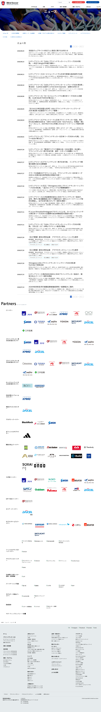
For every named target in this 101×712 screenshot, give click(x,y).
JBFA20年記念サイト (31, 674)
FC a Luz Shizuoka (79, 687)
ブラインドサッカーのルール (9, 642)
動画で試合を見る (6, 643)
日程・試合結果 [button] (63, 6)
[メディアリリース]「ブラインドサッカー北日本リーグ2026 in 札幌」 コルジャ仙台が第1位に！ (56, 137)
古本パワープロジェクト (56, 649)
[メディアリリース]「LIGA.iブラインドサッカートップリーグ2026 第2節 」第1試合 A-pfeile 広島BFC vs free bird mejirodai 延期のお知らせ (56, 85)
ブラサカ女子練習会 (7, 664)
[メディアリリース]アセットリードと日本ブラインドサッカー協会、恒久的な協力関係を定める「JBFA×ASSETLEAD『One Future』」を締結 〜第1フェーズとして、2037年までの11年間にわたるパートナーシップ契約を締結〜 (56, 122)
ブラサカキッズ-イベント (36, 244)
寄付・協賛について (56, 642)
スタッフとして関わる (56, 652)
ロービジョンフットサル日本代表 (10, 655)
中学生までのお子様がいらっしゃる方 (35, 687)
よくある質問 (55, 673)
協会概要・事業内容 (31, 640)
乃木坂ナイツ (78, 647)
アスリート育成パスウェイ (32, 642)
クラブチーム (79, 635)
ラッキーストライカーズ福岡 (81, 677)
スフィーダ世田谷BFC (80, 653)
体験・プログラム (7, 659)
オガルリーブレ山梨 (80, 660)
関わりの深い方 (55, 657)
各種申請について (31, 648)
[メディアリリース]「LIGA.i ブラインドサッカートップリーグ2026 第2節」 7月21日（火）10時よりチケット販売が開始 (55, 225)
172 (80, 46)
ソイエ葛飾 (78, 652)
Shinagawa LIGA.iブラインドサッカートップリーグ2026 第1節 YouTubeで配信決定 (53, 264)
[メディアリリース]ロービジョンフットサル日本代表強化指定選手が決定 (55, 74)
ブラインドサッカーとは (9, 638)
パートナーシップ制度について (58, 640)
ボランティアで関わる (56, 650)
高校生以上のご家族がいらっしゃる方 (35, 688)
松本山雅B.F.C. (78, 662)
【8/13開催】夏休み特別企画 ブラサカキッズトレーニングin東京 (53, 250)
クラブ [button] (52, 6)
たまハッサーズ (79, 655)
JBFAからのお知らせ (16, 37)
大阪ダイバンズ (79, 669)
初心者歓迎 (47, 244)
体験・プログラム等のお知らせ (46, 33)
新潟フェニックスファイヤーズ (82, 640)
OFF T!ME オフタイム (7, 661)
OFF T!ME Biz (5, 662)
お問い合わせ (55, 670)
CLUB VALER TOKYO (80, 684)
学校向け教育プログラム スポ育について (60, 638)
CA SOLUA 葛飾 (79, 682)
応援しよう (29, 680)
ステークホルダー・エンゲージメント (59, 659)
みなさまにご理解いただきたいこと (34, 652)
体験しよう (29, 678)
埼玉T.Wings (78, 643)
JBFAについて (30, 635)
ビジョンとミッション (31, 637)
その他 (5, 37)
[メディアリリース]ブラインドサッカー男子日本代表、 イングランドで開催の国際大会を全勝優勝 (56, 163)
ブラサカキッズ (6, 668)
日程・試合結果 (7, 647)
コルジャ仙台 (78, 638)
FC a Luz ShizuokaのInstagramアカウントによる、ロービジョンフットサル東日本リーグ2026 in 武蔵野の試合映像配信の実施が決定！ (56, 212)
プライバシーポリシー (56, 665)
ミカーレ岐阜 (78, 667)
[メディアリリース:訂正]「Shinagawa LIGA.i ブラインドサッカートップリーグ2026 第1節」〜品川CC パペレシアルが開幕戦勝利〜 (56, 186)
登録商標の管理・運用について (33, 647)
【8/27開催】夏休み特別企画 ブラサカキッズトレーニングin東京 (53, 237)
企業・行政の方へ (56, 635)
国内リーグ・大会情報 (28, 33)
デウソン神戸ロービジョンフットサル (83, 685)
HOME (2, 623)
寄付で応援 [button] (79, 2)
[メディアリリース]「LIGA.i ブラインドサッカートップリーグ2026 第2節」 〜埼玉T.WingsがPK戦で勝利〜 (55, 62)
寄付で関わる (54, 647)
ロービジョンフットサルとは (9, 640)
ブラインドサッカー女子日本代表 (10, 654)
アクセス (29, 643)
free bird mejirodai (79, 648)
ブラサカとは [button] (34, 6)
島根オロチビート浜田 (80, 674)
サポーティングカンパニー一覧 (15, 615)
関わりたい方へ (55, 645)
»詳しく (41, 56)
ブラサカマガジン (85, 33)
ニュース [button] (98, 6)
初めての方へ (30, 672)
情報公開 (29, 645)
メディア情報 (61, 33)
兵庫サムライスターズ (80, 670)
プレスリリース (73, 33)
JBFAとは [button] (88, 6)
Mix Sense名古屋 (79, 665)
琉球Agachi (78, 680)
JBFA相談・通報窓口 (31, 653)
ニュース (6, 33)
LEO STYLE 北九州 (79, 679)
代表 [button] (44, 6)
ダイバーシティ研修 (56, 637)
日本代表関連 (15, 33)
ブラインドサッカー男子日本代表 (10, 652)
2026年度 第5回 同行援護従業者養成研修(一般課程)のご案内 (51, 286)
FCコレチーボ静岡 (79, 664)
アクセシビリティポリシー (57, 666)
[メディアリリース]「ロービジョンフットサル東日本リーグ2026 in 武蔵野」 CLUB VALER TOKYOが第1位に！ (55, 97)
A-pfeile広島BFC (79, 675)
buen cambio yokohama (80, 657)
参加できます (55, 244)
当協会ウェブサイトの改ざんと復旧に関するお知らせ (48, 50)
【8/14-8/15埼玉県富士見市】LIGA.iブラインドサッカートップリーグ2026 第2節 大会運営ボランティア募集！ (54, 109)
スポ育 (4, 666)
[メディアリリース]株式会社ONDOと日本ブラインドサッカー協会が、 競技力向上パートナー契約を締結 (55, 275)
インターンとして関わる (56, 654)
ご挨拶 (28, 638)
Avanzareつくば (79, 642)
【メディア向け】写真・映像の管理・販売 (35, 650)
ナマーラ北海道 (79, 637)
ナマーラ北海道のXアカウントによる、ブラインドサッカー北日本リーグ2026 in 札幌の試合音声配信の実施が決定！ (55, 174)
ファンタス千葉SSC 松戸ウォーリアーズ (84, 645)
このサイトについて (56, 663)
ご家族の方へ (30, 685)
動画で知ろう (30, 676)
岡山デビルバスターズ (80, 672)
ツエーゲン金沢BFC (79, 658)
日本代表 (5, 650)
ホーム (5, 635)
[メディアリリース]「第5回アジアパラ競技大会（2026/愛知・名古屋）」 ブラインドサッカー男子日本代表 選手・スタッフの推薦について (55, 150)
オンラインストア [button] (93, 2)
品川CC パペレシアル (80, 650)
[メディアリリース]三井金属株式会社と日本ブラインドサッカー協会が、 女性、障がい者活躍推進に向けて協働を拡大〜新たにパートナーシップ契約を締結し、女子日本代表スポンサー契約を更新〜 (56, 199)
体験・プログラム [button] (76, 6)
